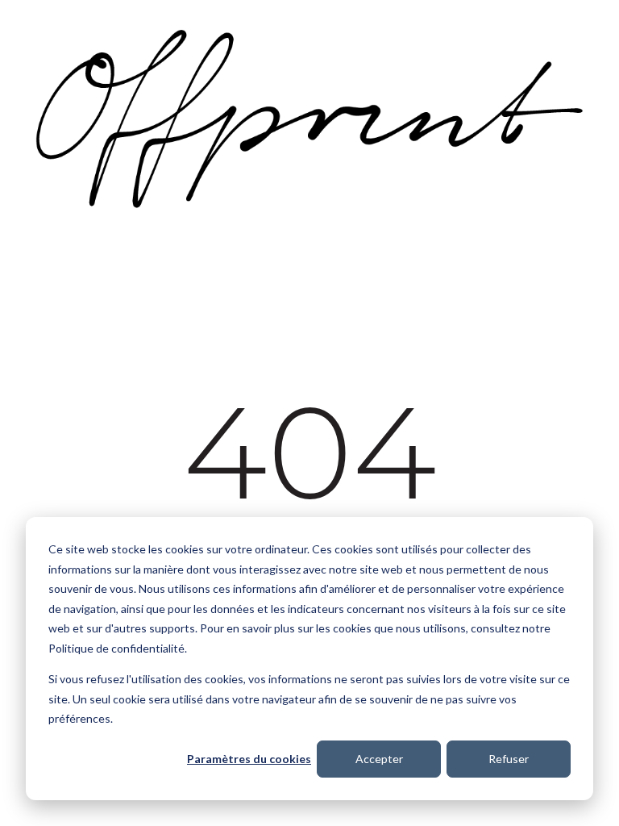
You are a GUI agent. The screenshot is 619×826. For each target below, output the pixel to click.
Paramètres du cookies (249, 759)
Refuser (508, 759)
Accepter (379, 759)
